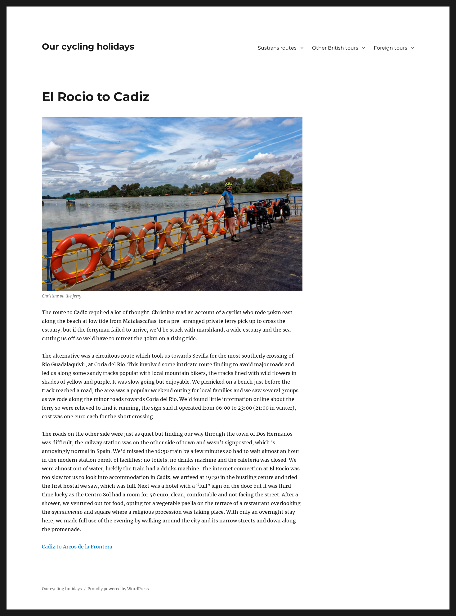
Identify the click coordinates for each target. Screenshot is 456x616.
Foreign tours (390, 48)
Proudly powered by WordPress (118, 589)
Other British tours (335, 48)
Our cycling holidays (88, 46)
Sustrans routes (277, 48)
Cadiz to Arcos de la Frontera (77, 546)
